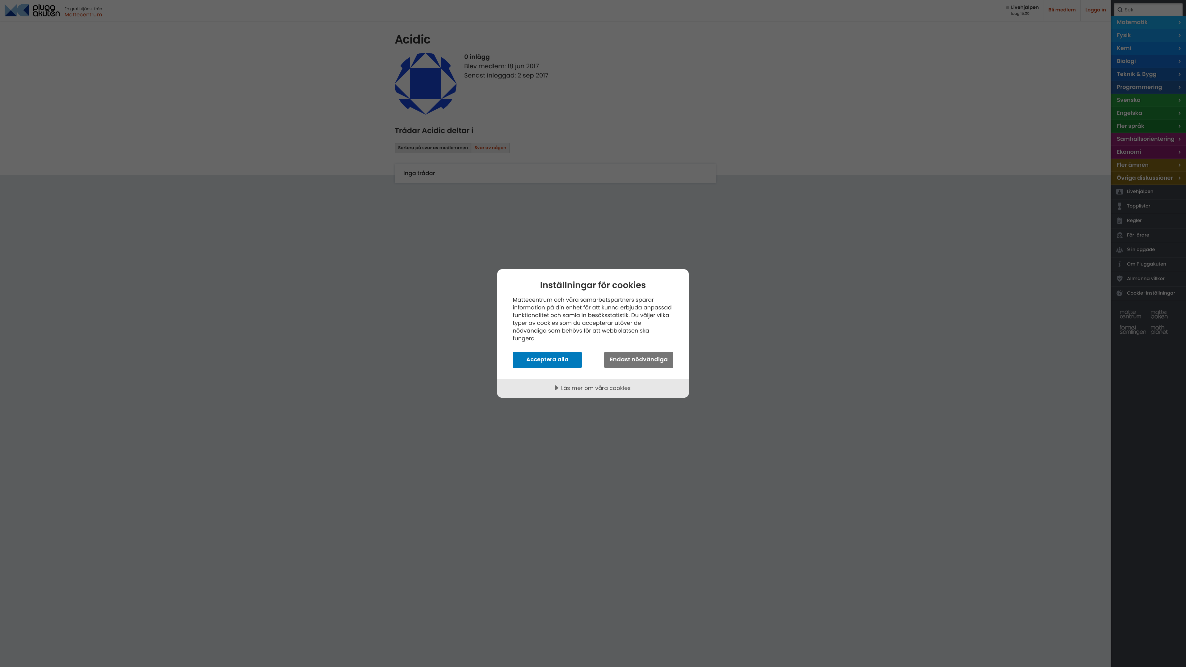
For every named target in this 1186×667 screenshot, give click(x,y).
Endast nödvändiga (639, 359)
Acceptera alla (547, 359)
